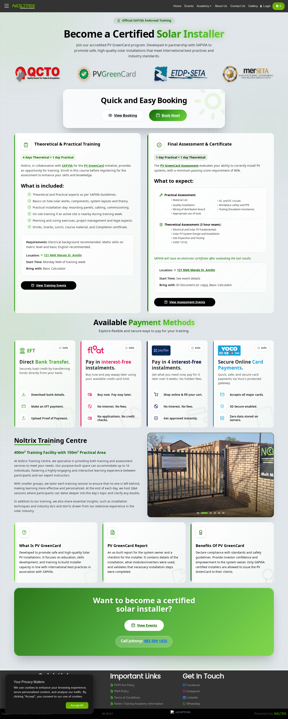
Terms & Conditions (126, 697)
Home (177, 6)
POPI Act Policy (124, 685)
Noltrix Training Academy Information (138, 703)
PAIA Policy (121, 691)
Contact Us (237, 6)
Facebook (193, 685)
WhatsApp (193, 703)
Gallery (253, 6)
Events (189, 6)
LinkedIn (192, 697)
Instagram (193, 691)
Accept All (77, 705)
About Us (221, 6)
